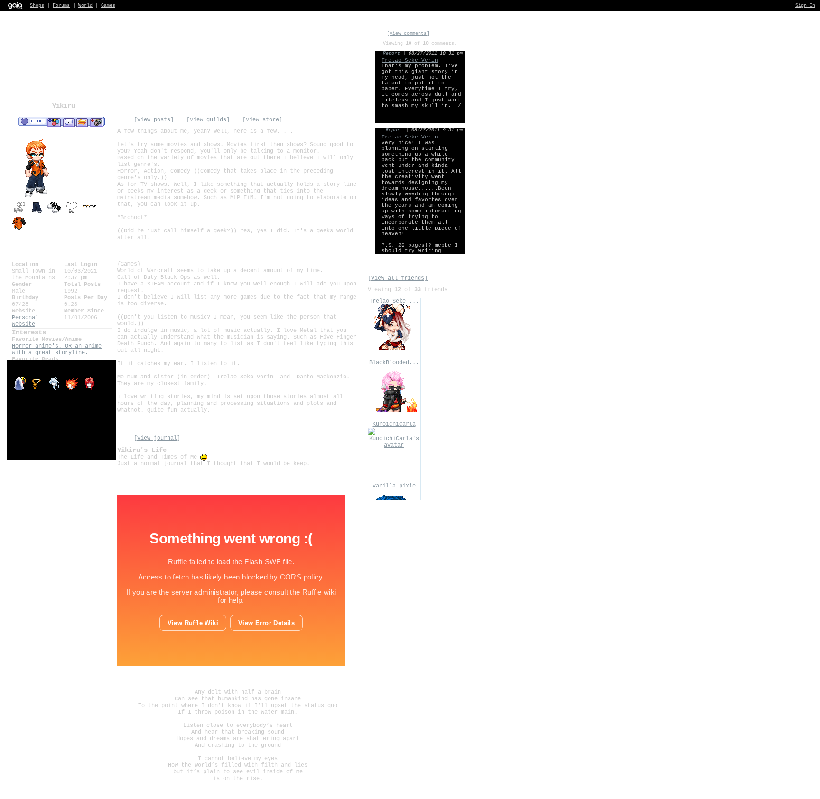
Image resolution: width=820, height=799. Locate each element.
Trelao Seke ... (394, 301)
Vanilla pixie (394, 486)
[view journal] (157, 438)
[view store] (262, 120)
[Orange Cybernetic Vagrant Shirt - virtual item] (19, 229)
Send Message (68, 122)
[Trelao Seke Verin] (394, 348)
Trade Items (82, 122)
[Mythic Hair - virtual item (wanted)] (56, 389)
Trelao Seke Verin (410, 60)
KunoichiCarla (394, 424)
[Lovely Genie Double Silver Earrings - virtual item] (19, 213)
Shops (37, 5)
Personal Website (25, 321)
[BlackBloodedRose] (394, 410)
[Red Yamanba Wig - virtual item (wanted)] (89, 389)
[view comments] (408, 33)
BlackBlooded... (394, 362)
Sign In (805, 5)
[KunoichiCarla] (394, 445)
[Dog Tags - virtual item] (72, 213)
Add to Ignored (97, 122)
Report (391, 53)
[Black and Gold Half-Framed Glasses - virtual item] (89, 213)
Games (108, 5)
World (85, 5)
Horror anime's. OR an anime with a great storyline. (57, 349)
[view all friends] (398, 278)
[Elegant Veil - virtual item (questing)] (20, 389)
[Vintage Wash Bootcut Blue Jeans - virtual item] (36, 213)
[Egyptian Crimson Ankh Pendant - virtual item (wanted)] (38, 389)
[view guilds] (208, 120)
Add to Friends (54, 122)
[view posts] (154, 120)
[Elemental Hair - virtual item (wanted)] (73, 389)
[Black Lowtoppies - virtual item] (54, 213)
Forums (61, 5)
